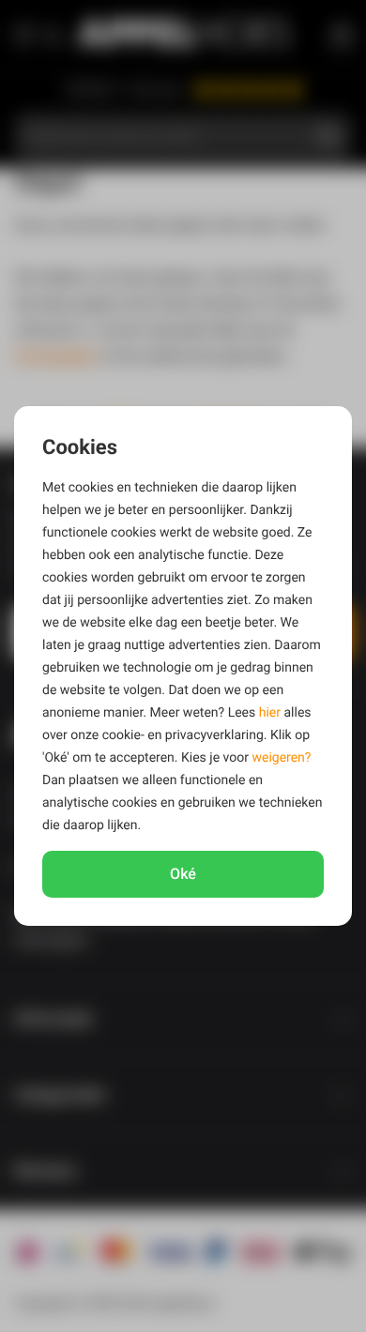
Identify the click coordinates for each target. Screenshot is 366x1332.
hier (270, 712)
